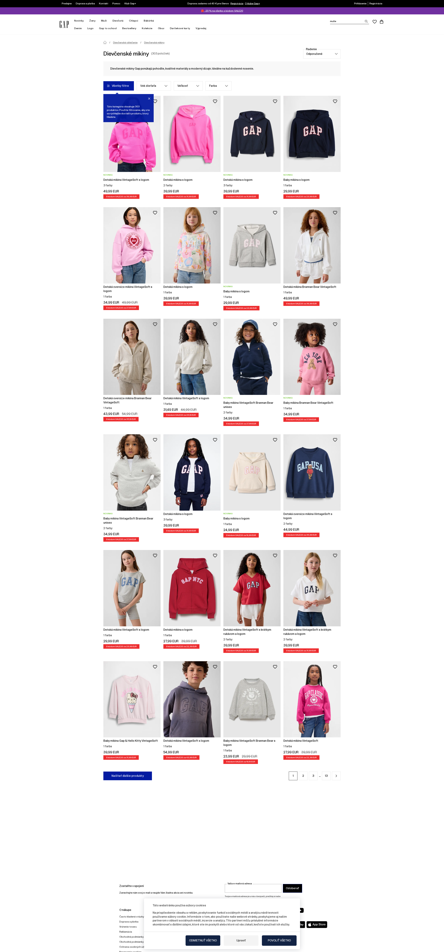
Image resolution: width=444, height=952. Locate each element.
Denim (78, 28)
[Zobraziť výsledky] (366, 21)
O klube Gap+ (252, 3)
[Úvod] (104, 42)
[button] (336, 776)
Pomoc (116, 3)
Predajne (67, 3)
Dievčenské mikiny (154, 42)
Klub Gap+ (130, 3)
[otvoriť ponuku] (85, 21)
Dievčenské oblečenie (125, 42)
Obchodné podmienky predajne (136, 941)
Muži (104, 20)
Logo (90, 28)
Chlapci (133, 20)
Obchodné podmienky (131, 936)
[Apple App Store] (316, 924)
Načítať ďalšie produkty (128, 775)
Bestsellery (129, 28)
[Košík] (381, 22)
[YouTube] (300, 910)
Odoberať (292, 888)
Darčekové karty (180, 28)
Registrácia (236, 3)
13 (326, 775)
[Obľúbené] (375, 22)
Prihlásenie (360, 3)
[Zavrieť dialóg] (149, 98)
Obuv (161, 28)
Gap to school (108, 28)
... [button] (320, 775)
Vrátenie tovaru (128, 926)
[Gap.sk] (64, 24)
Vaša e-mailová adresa (240, 883)
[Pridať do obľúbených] (155, 101)
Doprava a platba (85, 3)
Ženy (92, 20)
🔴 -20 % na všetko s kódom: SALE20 (222, 10)
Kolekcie (147, 28)
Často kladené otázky (131, 916)
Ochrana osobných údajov (134, 946)
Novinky (79, 20)
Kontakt (103, 3)
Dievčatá (118, 20)
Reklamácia (125, 931)
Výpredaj (201, 28)
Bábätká (149, 20)
